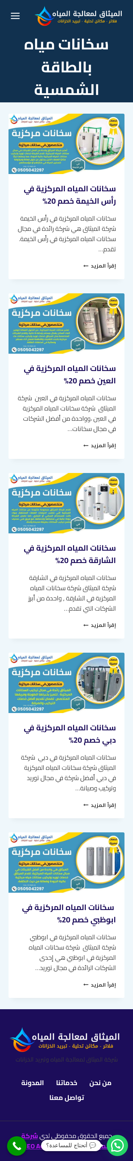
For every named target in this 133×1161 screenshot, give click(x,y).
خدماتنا (66, 1082)
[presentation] (66, 144)
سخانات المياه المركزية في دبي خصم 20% (70, 733)
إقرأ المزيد (99, 265)
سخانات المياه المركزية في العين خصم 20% (70, 374)
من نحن (100, 1082)
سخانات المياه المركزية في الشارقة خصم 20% (70, 554)
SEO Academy (42, 1146)
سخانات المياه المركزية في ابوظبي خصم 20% (69, 913)
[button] (117, 1145)
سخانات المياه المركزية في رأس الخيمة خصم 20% (70, 194)
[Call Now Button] (17, 1146)
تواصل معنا (66, 1097)
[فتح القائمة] (15, 15)
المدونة (32, 1082)
